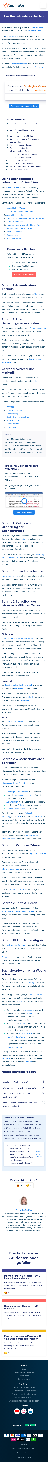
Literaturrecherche (14, 221)
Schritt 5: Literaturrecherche (21, 145)
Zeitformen (23, 805)
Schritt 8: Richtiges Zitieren (20, 157)
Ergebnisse (24, 700)
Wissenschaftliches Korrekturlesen (24, 1401)
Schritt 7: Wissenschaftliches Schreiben (25, 154)
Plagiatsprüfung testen (24, 274)
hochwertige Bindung (15, 945)
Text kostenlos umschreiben (24, 106)
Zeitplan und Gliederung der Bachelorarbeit (25, 218)
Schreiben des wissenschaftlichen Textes (24, 225)
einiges (20, 1001)
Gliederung (29, 1010)
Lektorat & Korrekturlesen (24, 1387)
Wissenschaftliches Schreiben (19, 228)
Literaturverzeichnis (10, 869)
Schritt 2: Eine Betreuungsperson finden (25, 133)
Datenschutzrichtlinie (24, 1457)
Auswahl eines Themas (16, 208)
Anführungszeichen (22, 795)
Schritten (39, 67)
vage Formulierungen (15, 808)
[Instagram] (24, 1411)
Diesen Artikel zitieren (39, 1154)
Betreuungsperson (38, 328)
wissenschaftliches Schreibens (15, 783)
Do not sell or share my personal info (24, 1448)
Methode (23, 1023)
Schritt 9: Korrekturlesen (19, 160)
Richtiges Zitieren (14, 232)
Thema (37, 294)
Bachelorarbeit (11, 36)
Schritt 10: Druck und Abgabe (21, 163)
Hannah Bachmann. (35, 30)
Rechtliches (24, 1376)
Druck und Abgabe (14, 238)
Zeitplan (23, 539)
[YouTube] (17, 1411)
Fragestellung (20, 688)
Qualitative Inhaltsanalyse (17, 417)
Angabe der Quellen (37, 853)
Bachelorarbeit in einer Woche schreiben (25, 166)
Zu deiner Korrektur (24, 512)
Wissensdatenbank (19, 64)
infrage (32, 982)
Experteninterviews (14, 1047)
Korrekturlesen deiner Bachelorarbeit (18, 911)
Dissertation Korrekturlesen (24, 1397)
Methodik (36, 381)
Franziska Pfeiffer (37, 28)
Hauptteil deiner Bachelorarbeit (18, 685)
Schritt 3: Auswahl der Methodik (22, 136)
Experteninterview (14, 410)
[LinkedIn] (30, 1411)
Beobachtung (12, 413)
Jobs (24, 1369)
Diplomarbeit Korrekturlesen (24, 1394)
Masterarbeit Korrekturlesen (24, 1391)
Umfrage (10, 407)
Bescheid (30, 1013)
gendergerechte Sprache (17, 791)
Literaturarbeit (12, 424)
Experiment (11, 427)
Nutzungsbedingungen (24, 1453)
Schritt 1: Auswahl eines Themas (22, 130)
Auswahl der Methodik (16, 215)
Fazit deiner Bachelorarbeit (16, 721)
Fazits (19, 816)
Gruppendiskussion (14, 420)
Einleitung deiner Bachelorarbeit (19, 638)
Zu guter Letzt (8, 957)
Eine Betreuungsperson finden (19, 211)
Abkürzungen (12, 802)
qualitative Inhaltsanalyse (17, 1037)
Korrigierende (24, 1379)
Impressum (24, 1444)
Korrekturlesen (12, 235)
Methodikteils (37, 816)
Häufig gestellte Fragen (19, 169)
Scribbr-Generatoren (17, 889)
